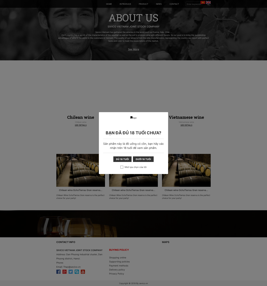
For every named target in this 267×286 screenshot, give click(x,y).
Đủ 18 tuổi (122, 159)
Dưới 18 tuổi (143, 159)
